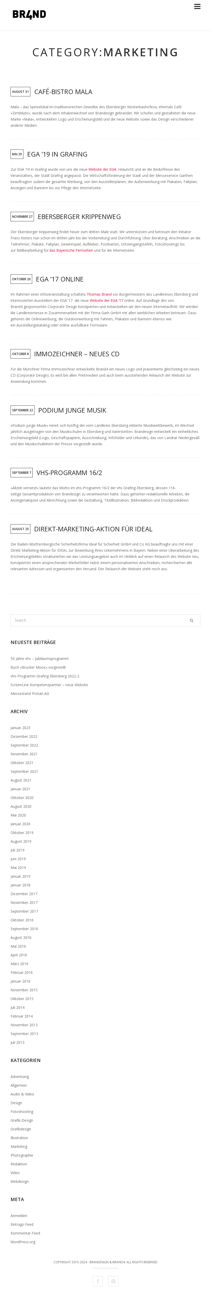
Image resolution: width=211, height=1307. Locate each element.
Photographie (22, 1155)
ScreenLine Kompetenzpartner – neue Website (49, 684)
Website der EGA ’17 (107, 300)
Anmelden (19, 1215)
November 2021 (24, 753)
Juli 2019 (17, 850)
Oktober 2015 (22, 998)
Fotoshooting (22, 1111)
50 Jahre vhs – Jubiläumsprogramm (40, 658)
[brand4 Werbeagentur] (30, 26)
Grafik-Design (22, 1120)
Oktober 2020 (22, 797)
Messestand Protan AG (30, 693)
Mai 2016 (18, 946)
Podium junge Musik (72, 410)
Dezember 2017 (24, 893)
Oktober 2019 (22, 832)
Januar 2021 (20, 788)
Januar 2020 (20, 823)
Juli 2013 (17, 1042)
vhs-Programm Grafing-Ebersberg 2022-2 (45, 676)
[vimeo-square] (113, 1281)
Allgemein (19, 1085)
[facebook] (98, 1281)
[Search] (191, 620)
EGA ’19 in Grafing (57, 154)
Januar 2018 (20, 885)
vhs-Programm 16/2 (69, 472)
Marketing (19, 1146)
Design (16, 1102)
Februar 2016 (22, 972)
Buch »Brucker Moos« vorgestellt (38, 667)
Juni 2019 (18, 858)
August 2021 (21, 780)
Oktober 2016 (22, 920)
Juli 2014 (17, 1007)
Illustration (19, 1137)
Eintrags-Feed (22, 1224)
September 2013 (24, 1033)
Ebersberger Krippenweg (79, 216)
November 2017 (24, 902)
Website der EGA (103, 169)
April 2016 (19, 954)
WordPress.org (23, 1241)
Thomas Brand (99, 294)
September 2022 (24, 745)
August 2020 (21, 806)
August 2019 (21, 841)
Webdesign (20, 1181)
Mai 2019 (18, 867)
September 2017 (24, 911)
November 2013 (24, 1024)
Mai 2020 (18, 815)
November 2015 (24, 989)
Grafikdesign (21, 1129)
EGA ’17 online (60, 279)
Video (15, 1172)
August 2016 (21, 937)
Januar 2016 (20, 981)
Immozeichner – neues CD (77, 353)
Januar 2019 (20, 876)
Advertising (20, 1076)
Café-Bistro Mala (63, 91)
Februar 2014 (22, 1016)
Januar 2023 (20, 727)
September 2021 (24, 771)
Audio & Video (22, 1094)
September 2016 (24, 928)
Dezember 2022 (24, 736)
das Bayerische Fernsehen (71, 250)
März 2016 (19, 963)
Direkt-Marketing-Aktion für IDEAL (93, 528)
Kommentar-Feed (25, 1233)
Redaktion (19, 1163)
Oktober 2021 (22, 762)
